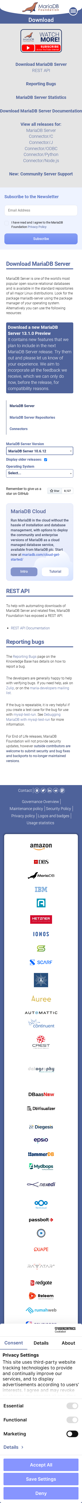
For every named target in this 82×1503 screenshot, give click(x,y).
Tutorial (55, 571)
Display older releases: (24, 459)
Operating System (20, 466)
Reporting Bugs (41, 83)
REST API (41, 70)
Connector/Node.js (41, 160)
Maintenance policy (26, 808)
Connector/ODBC (41, 148)
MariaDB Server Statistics (41, 97)
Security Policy (58, 808)
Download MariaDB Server (41, 64)
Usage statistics (40, 823)
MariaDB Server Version (25, 444)
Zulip (10, 688)
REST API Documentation (30, 628)
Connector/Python (41, 154)
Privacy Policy (37, 227)
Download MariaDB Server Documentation (41, 111)
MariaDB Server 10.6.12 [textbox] (27, 451)
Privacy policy (23, 816)
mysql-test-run (25, 714)
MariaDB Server (41, 130)
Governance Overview (40, 801)
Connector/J (41, 142)
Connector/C (41, 136)
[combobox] (39, 451)
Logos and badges (53, 816)
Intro (24, 571)
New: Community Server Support (41, 174)
